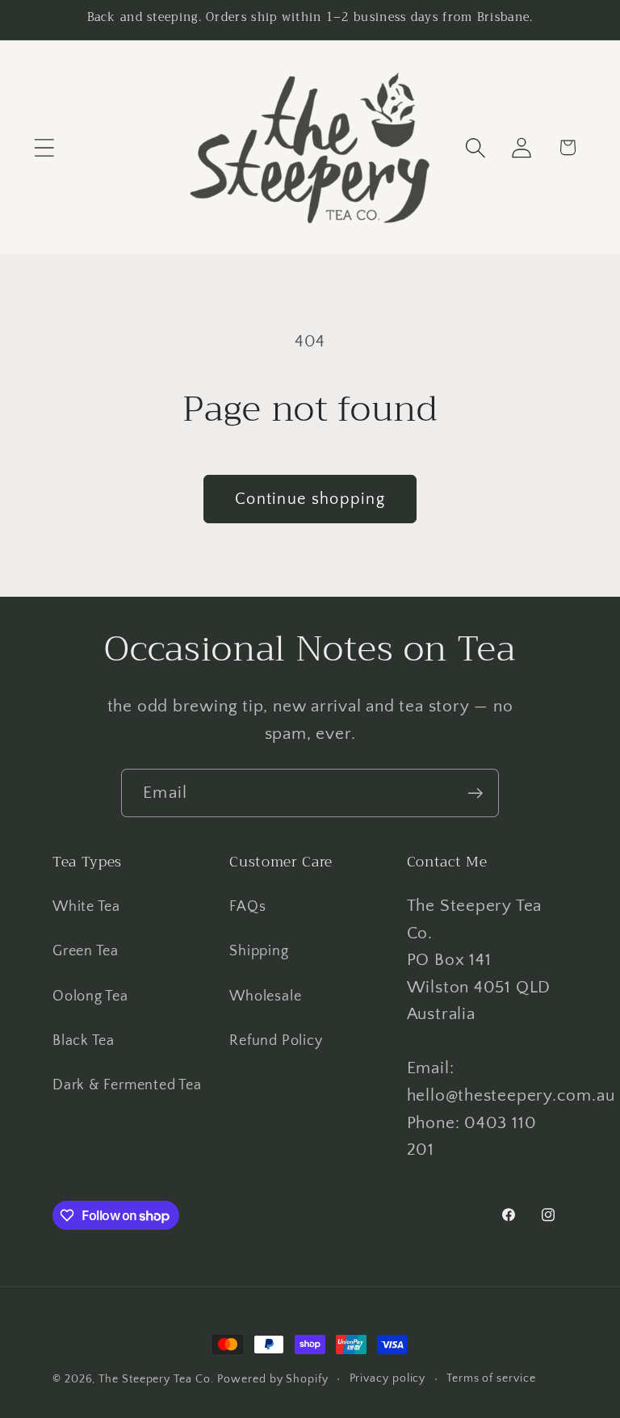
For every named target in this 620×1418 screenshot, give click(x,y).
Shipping (258, 951)
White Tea (86, 907)
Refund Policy (275, 1041)
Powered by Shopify (272, 1379)
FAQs (247, 907)
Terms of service (491, 1378)
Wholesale (265, 996)
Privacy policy (388, 1378)
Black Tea (83, 1041)
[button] (44, 147)
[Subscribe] (475, 793)
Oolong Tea (90, 996)
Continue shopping (310, 499)
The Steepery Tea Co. (155, 1379)
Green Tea (85, 951)
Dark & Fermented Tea (127, 1085)
